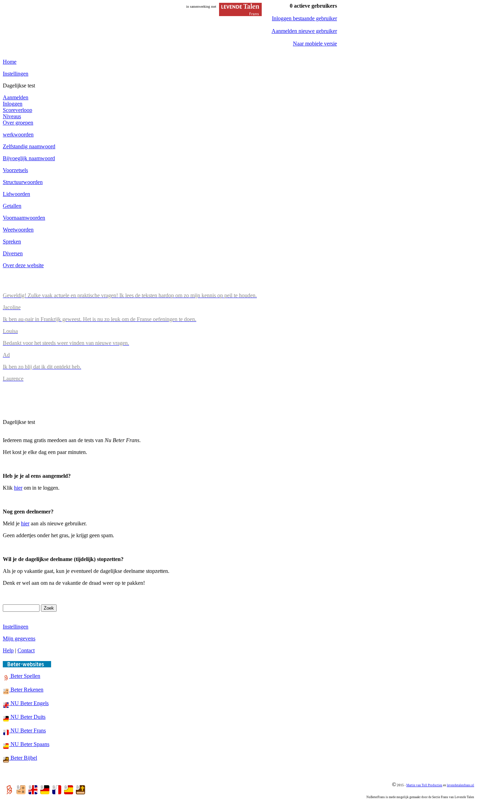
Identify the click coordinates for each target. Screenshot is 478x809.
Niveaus (12, 116)
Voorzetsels (15, 170)
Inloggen (12, 104)
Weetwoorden (18, 230)
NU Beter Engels (29, 703)
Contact (26, 650)
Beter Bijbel (23, 758)
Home (9, 62)
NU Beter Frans (27, 730)
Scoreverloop (17, 110)
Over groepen (18, 123)
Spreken (12, 241)
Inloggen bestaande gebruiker (304, 18)
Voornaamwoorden (24, 218)
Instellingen (15, 74)
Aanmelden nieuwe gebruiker (304, 31)
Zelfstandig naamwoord (29, 146)
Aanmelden (15, 97)
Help (8, 650)
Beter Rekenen (26, 690)
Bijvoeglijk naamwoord (29, 158)
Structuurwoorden (23, 182)
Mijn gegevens (19, 638)
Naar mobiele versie (315, 44)
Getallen (12, 206)
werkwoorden (18, 134)
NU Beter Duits (27, 717)
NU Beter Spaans (29, 744)
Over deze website (23, 265)
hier (18, 488)
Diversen (13, 253)
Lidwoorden (16, 194)
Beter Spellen (24, 676)
